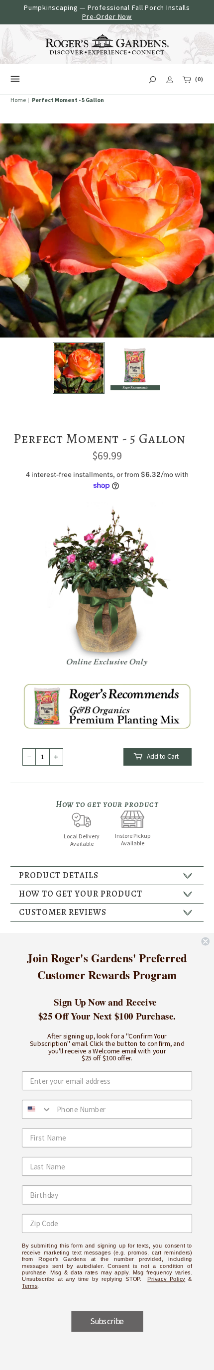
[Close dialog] (205, 941)
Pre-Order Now (107, 16)
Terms (30, 1285)
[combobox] (37, 1109)
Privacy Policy (166, 1278)
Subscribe (107, 1321)
